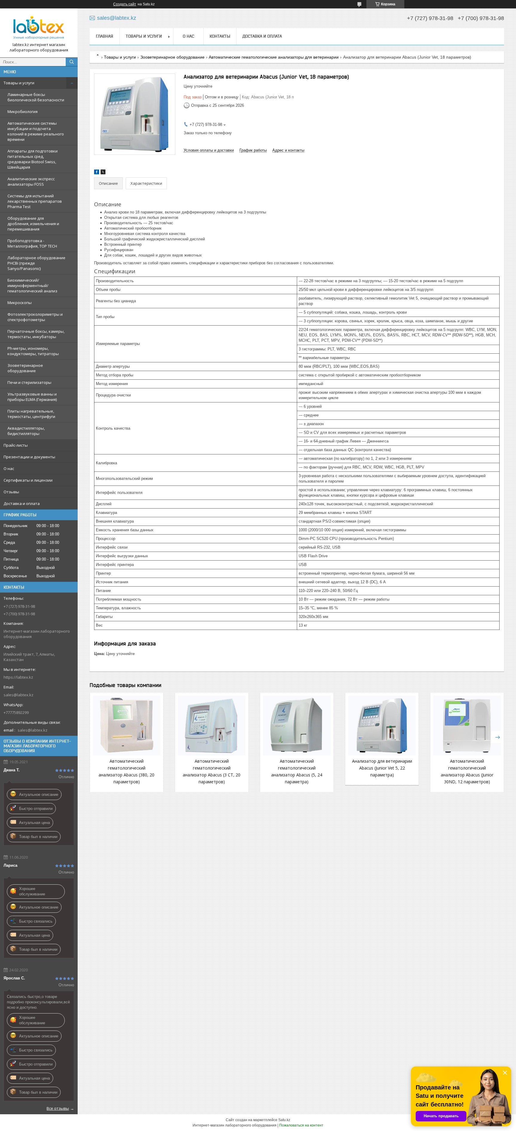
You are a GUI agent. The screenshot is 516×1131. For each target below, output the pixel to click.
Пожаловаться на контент (301, 1125)
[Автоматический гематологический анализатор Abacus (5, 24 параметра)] (297, 725)
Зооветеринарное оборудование (25, 368)
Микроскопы (19, 302)
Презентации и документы (29, 457)
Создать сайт (124, 4)
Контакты (220, 36)
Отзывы (11, 491)
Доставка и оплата (22, 503)
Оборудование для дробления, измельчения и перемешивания (33, 224)
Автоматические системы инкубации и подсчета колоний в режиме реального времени (35, 131)
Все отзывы (58, 1108)
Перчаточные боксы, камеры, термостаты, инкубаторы (35, 334)
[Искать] (72, 61)
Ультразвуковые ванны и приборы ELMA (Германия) (32, 396)
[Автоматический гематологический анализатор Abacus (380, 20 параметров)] (126, 725)
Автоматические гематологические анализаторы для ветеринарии (274, 57)
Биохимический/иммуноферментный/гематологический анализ (32, 285)
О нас (9, 468)
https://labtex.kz (18, 677)
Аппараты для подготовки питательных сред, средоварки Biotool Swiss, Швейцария (32, 159)
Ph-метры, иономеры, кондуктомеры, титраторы (33, 351)
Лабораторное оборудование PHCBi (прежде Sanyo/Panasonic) (36, 263)
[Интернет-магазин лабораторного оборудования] (38, 27)
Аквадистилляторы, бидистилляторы (26, 430)
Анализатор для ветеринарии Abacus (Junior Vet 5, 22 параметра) (382, 768)
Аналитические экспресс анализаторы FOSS (31, 181)
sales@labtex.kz (18, 694)
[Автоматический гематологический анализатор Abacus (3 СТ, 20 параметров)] (211, 725)
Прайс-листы (16, 445)
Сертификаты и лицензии (28, 480)
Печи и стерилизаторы (29, 382)
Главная (104, 36)
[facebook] (96, 173)
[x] (103, 173)
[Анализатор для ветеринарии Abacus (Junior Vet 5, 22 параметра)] (382, 725)
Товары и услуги (19, 83)
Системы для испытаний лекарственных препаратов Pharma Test (34, 201)
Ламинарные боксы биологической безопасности (35, 97)
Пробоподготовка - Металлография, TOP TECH (32, 243)
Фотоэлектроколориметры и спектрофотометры (35, 317)
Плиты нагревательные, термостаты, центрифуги (31, 413)
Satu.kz (284, 1120)
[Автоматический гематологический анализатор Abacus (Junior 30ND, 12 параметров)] (467, 725)
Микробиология (22, 111)
